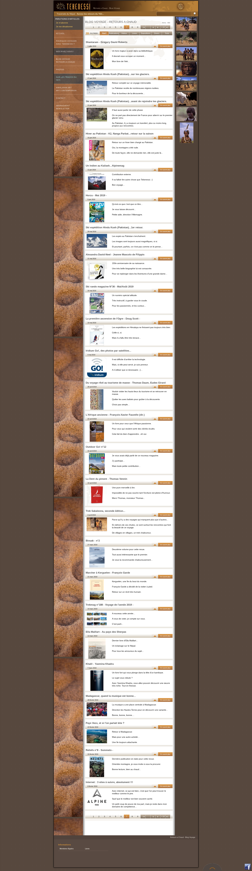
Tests (167, 33)
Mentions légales (67, 849)
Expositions (145, 33)
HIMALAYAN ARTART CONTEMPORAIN (66, 89)
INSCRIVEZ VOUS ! (65, 52)
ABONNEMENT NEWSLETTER (63, 107)
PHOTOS (60, 70)
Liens (87, 849)
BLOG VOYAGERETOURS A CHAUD (65, 60)
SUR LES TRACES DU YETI (66, 78)
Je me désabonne (64, 26)
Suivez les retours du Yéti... (90, 14)
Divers (156, 33)
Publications (114, 33)
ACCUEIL (60, 33)
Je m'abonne (62, 23)
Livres (134, 33)
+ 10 (163, 27)
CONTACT (60, 98)
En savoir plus (165, 46)
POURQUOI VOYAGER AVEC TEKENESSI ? (66, 42)
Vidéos (124, 33)
